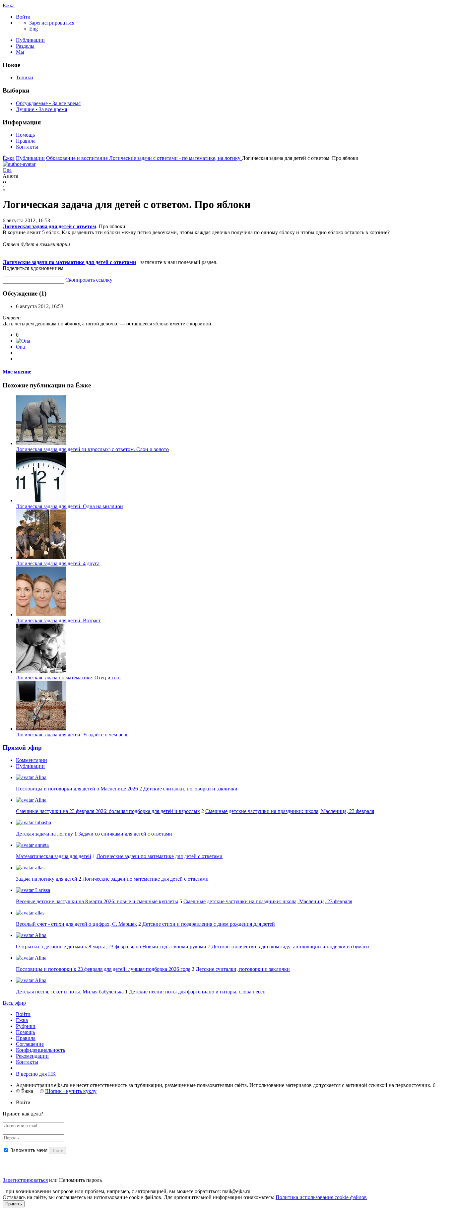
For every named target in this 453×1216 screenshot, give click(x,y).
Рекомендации (32, 1056)
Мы (20, 52)
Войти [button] (23, 1102)
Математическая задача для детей (53, 856)
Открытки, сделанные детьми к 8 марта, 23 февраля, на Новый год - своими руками (111, 946)
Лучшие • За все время (41, 109)
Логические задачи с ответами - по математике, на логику (175, 158)
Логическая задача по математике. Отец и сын (68, 677)
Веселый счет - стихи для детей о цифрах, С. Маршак (76, 924)
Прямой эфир (22, 747)
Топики (24, 77)
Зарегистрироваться (25, 1180)
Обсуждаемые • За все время (48, 103)
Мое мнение (17, 371)
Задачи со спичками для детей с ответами (125, 834)
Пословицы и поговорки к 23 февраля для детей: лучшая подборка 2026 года (103, 969)
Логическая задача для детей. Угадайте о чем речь (72, 734)
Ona (20, 347)
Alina (40, 777)
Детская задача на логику (44, 834)
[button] (23, 17)
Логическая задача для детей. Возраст (58, 620)
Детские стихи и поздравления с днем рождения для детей (208, 924)
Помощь (25, 135)
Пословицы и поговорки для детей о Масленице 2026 (77, 788)
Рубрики (25, 1026)
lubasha (42, 822)
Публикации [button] (30, 766)
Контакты (27, 147)
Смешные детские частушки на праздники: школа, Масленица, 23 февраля (289, 811)
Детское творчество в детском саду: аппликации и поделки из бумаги (290, 946)
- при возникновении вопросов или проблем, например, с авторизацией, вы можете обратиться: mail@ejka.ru (126, 1191)
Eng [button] (33, 29)
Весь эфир (14, 1003)
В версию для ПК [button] (36, 1074)
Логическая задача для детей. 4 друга (57, 563)
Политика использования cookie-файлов (321, 1197)
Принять (13, 1203)
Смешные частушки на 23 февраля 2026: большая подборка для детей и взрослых (108, 811)
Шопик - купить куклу (71, 1091)
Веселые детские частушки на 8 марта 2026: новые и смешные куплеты (97, 901)
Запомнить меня (29, 1150)
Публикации (30, 40)
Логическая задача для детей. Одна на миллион (69, 506)
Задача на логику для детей (46, 879)
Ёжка (9, 5)
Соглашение (30, 1044)
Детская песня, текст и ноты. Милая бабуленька (70, 991)
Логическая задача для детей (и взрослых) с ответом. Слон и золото (92, 449)
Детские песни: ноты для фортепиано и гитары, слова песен (197, 991)
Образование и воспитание (77, 158)
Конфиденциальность (40, 1050)
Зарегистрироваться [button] (51, 23)
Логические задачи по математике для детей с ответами (69, 262)
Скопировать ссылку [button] (88, 280)
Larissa (42, 890)
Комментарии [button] (31, 760)
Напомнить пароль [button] (80, 1180)
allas (39, 867)
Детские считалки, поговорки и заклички (190, 788)
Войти (23, 1014)
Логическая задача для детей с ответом (49, 226)
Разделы (25, 46)
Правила (25, 141)
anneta (41, 845)
